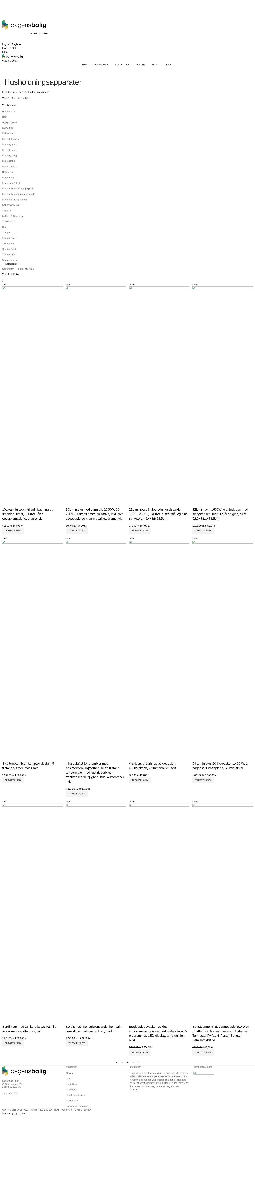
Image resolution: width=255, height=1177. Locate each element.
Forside (6, 92)
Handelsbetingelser (76, 1095)
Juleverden (8, 243)
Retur (69, 1078)
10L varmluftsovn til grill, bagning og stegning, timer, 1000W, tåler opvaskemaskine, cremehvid (27, 514)
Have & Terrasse (11, 139)
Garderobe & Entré (12, 183)
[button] (13, 531)
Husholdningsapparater (14, 199)
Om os (69, 1073)
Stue (4, 227)
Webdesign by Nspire (13, 1113)
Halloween (8, 133)
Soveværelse (9, 221)
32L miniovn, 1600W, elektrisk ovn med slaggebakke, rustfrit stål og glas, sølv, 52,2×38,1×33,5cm (220, 514)
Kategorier (11, 264)
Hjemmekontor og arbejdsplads (18, 194)
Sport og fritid (9, 254)
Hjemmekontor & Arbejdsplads (18, 188)
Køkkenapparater (11, 205)
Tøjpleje (6, 210)
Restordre (71, 1089)
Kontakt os (71, 1084)
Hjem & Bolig (9, 150)
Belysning (7, 172)
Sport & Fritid (9, 249)
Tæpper (6, 232)
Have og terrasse (11, 144)
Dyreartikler (8, 128)
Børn (4, 117)
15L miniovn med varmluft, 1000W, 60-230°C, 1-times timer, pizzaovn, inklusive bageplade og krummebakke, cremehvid (94, 514)
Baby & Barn (8, 111)
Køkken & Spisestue (13, 216)
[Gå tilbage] (8, 73)
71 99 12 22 (48, 5)
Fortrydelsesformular (77, 1106)
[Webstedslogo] (24, 24)
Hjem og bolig (9, 155)
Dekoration (8, 177)
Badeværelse (9, 166)
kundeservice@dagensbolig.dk (18, 5)
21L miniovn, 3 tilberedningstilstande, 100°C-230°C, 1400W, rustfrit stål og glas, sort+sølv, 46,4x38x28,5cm (158, 514)
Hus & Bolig (17, 92)
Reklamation (72, 1100)
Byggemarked (9, 122)
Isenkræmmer (9, 238)
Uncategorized (10, 260)
